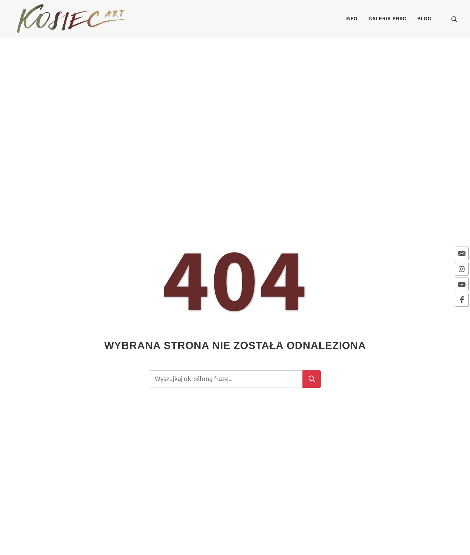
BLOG (424, 18)
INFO (351, 18)
